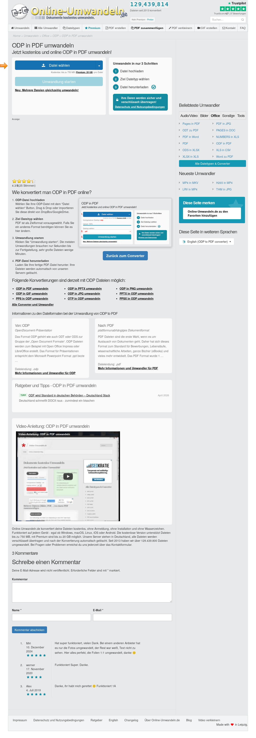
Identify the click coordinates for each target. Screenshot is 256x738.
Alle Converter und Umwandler (33, 304)
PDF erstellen (117, 28)
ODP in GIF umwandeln (32, 293)
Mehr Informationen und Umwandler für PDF (128, 368)
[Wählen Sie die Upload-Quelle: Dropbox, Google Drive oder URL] (99, 65)
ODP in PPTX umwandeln (85, 288)
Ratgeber (96, 720)
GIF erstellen (209, 28)
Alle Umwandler (48, 28)
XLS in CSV (223, 150)
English (113, 720)
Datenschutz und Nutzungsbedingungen (140, 107)
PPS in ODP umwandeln (32, 298)
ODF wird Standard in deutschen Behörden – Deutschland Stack (69, 395)
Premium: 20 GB (84, 72)
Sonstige (228, 115)
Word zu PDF (224, 156)
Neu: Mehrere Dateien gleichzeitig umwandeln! (47, 90)
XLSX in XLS (191, 156)
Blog (189, 720)
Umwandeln (21, 28)
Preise (150, 19)
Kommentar (20, 579)
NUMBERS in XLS (227, 137)
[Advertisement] (92, 149)
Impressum (20, 720)
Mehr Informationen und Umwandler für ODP (45, 373)
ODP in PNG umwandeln (136, 288)
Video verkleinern (209, 720)
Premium (94, 28)
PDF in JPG (223, 124)
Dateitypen (73, 28)
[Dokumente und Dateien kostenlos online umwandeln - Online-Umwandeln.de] (68, 12)
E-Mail (98, 610)
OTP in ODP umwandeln (84, 298)
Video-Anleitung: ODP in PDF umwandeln (44, 434)
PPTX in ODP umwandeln (137, 293)
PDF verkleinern (182, 28)
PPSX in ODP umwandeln (137, 298)
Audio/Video (189, 115)
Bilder (204, 115)
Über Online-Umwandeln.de (162, 720)
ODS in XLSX (191, 150)
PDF (185, 143)
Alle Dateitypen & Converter (212, 163)
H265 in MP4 (224, 183)
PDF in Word (191, 137)
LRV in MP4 (190, 189)
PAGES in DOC (225, 130)
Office (215, 115)
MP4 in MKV (190, 183)
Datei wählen (58, 65)
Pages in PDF (191, 124)
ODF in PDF (224, 143)
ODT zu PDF (191, 130)
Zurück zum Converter (125, 255)
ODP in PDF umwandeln (32, 288)
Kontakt (230, 28)
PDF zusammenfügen (148, 28)
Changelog (131, 720)
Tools (241, 115)
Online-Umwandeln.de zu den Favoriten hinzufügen (208, 213)
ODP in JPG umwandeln (84, 293)
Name (16, 610)
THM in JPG (224, 189)
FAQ (243, 28)
